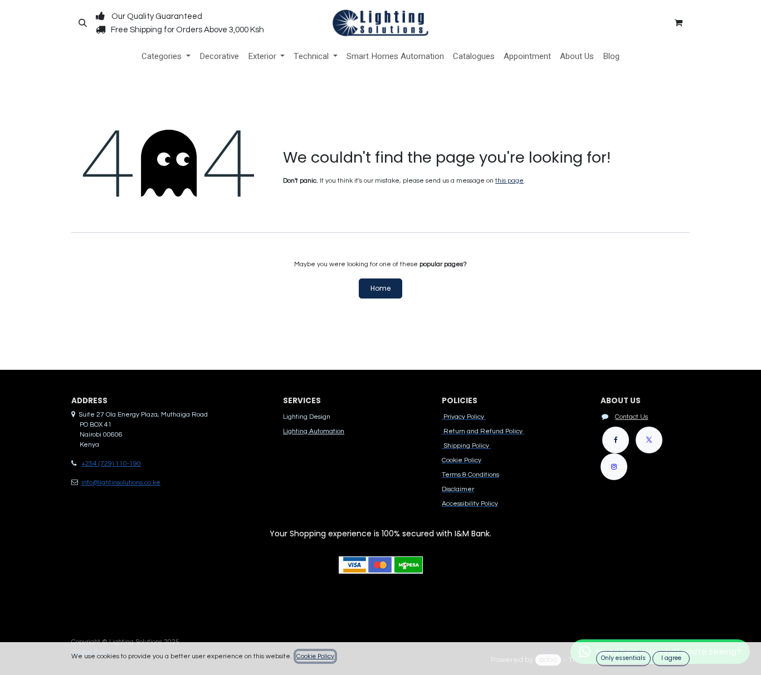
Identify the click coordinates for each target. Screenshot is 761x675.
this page (509, 180)
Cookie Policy (315, 656)
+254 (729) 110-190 (111, 463)
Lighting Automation (313, 431)
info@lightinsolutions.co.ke (120, 482)
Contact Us (631, 416)
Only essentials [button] (623, 658)
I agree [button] (671, 658)
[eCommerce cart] (678, 23)
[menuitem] (166, 56)
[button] (82, 23)
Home (380, 288)
